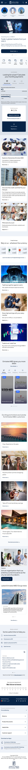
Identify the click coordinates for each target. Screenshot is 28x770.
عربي (5, 2)
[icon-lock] (26, 2)
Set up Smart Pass (6, 661)
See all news (13, 620)
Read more (13, 128)
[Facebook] (16, 701)
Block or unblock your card (8, 657)
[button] (11, 406)
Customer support (7, 733)
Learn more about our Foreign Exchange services (13, 257)
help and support (18, 675)
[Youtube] (20, 701)
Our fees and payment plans (13, 118)
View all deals (13, 366)
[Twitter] (18, 701)
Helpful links (5, 727)
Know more (13, 51)
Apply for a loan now (14, 115)
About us (4, 716)
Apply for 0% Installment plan (9, 667)
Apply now (4, 229)
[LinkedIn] (25, 701)
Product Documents (7, 721)
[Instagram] (23, 701)
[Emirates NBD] (14, 2)
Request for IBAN (6, 665)
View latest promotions (13, 542)
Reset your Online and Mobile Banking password (13, 659)
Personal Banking (5, 710)
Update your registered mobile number (11, 663)
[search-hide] (23, 2)
